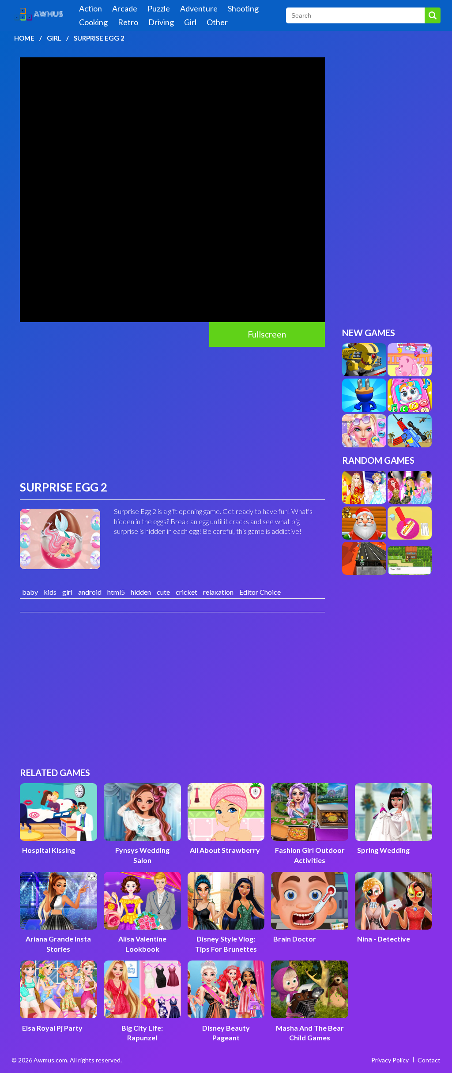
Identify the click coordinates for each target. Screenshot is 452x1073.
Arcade (124, 8)
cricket (186, 592)
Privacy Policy (390, 1060)
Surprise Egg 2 (99, 38)
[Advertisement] (172, 413)
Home (24, 38)
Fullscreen (267, 334)
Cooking (93, 22)
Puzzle (158, 8)
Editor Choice (260, 592)
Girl (190, 22)
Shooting (243, 8)
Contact (429, 1060)
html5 (116, 592)
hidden (141, 592)
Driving (161, 22)
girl (67, 592)
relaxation (218, 592)
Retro (128, 22)
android (90, 592)
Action (90, 8)
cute (163, 592)
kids (50, 592)
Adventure (199, 8)
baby (30, 592)
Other (217, 22)
